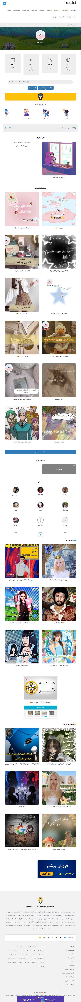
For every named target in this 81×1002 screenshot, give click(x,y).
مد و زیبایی (27, 955)
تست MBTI (31, 947)
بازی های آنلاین (69, 969)
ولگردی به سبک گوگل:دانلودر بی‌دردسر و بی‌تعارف (22, 850)
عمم (16, 510)
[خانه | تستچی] (40, 900)
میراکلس (20, 962)
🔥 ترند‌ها (49, 10)
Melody (16, 525)
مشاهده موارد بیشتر (40, 452)
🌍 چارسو (73, 10)
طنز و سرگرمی (16, 10)
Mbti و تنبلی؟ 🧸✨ (22, 356)
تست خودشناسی (40, 947)
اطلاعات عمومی (14, 947)
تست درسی (12, 951)
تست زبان (28, 951)
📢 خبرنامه (54, 17)
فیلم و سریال (22, 958)
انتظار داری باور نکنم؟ (59, 850)
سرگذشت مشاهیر (18, 955)
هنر (11, 955)
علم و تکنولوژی (40, 951)
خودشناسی (42, 10)
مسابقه (72, 965)
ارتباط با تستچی (69, 981)
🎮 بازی (69, 17)
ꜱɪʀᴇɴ (40, 510)
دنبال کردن (41, 88)
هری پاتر (27, 962)
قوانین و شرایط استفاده (67, 973)
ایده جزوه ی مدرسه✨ (22, 314)
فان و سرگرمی (20, 951)
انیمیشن (14, 958)
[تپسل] (26, 679)
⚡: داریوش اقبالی (59, 623)
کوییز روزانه (71, 958)
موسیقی (34, 958)
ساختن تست (70, 962)
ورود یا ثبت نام (71, 25)
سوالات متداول (70, 977)
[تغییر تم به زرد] (39, 937)
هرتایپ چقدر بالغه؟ (59, 442)
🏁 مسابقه (61, 17)
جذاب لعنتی (15, 495)
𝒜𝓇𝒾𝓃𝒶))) (65, 510)
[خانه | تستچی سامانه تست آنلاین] (71, 2)
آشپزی (14, 962)
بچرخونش (40, 707)
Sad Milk (40, 525)
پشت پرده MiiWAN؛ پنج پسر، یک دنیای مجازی (22, 580)
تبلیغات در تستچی (69, 985)
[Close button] (63, 995)
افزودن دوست (32, 88)
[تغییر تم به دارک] (60, 937)
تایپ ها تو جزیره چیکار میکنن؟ (22, 442)
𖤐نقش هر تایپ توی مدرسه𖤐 (59, 314)
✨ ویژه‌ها (56, 10)
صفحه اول (71, 946)
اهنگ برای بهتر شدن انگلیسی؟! (59, 271)
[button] (4, 3)
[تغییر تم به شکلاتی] (56, 937)
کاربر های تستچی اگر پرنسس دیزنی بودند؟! (59, 764)
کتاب (74, 17)
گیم (37, 966)
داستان (9, 10)
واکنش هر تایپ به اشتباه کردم (59, 356)
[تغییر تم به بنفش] (48, 937)
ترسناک (42, 966)
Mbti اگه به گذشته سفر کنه (22, 271)
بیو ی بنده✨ (59, 228)
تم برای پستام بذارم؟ (59, 178)
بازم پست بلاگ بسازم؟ (22, 146)
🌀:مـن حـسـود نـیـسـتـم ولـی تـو (59, 666)
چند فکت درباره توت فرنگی (22, 228)
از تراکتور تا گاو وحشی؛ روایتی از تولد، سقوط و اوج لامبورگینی (22, 764)
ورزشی (33, 955)
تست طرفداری (25, 10)
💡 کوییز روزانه (65, 10)
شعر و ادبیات (41, 958)
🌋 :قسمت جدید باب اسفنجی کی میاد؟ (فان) (22, 623)
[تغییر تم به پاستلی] (52, 937)
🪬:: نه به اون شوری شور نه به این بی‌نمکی (59, 807)
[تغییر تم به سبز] (44, 937)
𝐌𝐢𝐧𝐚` (65, 495)
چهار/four (22, 807)
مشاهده (9, 128)
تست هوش (34, 10)
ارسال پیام (49, 88)
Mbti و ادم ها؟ (59, 399)
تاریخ (34, 951)
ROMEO (40, 495)
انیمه (9, 958)
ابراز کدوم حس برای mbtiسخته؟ (22, 399)
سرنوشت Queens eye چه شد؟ (59, 580)
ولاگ (9, 962)
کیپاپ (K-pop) (34, 962)
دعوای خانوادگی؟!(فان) (22, 666)
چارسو (72, 954)
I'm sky (65, 525)
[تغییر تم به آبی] (64, 937)
